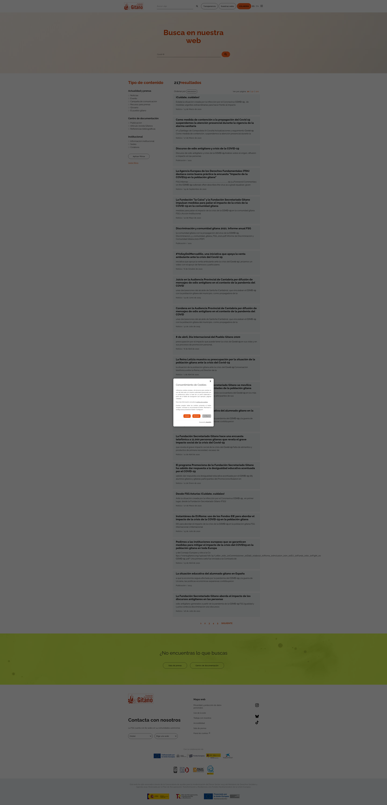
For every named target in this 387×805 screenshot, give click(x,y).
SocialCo (208, 422)
